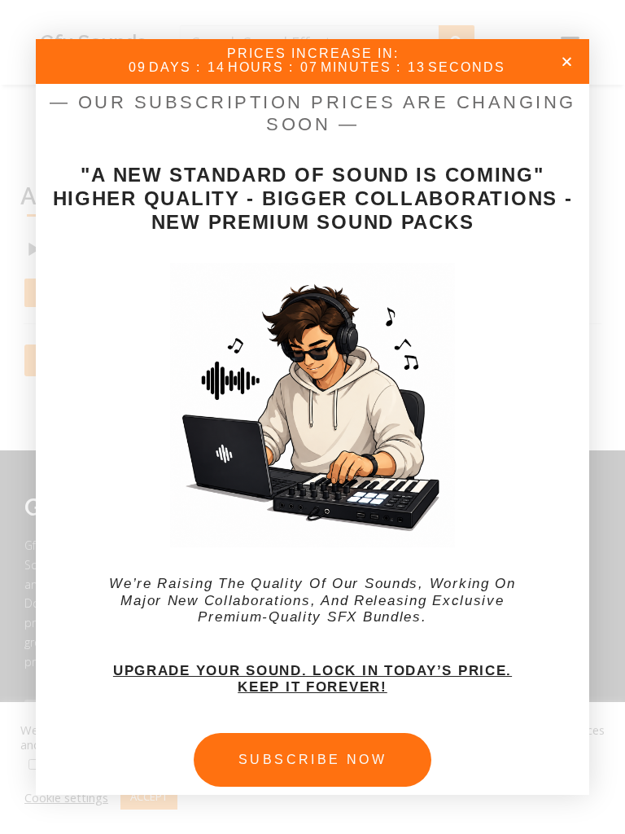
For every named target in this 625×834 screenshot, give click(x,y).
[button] (567, 61)
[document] (312, 417)
